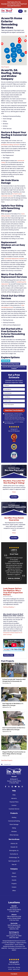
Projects (14, 883)
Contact (14, 805)
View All (14, 864)
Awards (14, 880)
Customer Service (14, 809)
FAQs (14, 795)
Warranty (14, 798)
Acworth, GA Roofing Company (10, 363)
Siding (14, 828)
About (14, 873)
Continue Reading (8, 607)
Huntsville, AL (14, 854)
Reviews (14, 876)
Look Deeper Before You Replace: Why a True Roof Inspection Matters (13, 591)
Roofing (14, 817)
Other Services (14, 835)
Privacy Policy (11, 423)
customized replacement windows (14, 258)
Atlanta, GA (14, 843)
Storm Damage (14, 824)
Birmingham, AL (14, 850)
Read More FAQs (8, 655)
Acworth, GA (5, 360)
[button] (26, 53)
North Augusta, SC (14, 861)
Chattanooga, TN (14, 857)
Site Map (18, 967)
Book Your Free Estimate (14, 410)
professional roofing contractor (10, 144)
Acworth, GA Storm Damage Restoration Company (13, 367)
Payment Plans (14, 802)
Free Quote (14, 974)
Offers (14, 890)
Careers (14, 887)
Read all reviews (14, 578)
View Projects (5, 67)
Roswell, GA (14, 847)
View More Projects (6, 760)
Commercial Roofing (14, 821)
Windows (14, 831)
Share (14, 492)
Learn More (14, 497)
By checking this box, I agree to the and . (14, 422)
